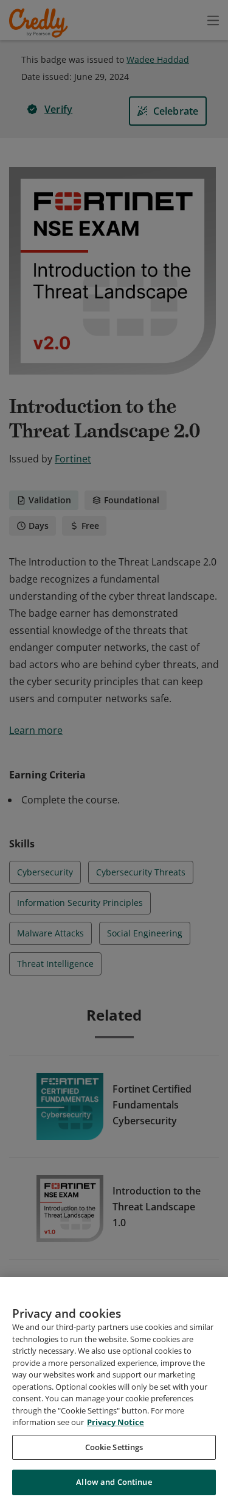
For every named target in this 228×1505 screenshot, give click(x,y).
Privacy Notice (115, 1422)
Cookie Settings (114, 1447)
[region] (114, 1391)
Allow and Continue (113, 1481)
